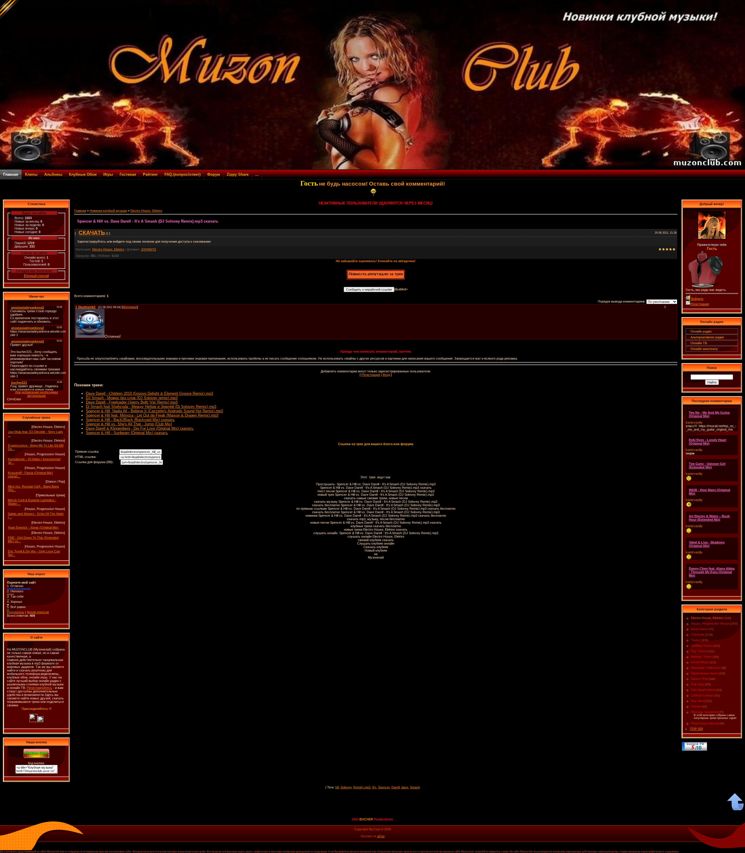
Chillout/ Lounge (702, 695)
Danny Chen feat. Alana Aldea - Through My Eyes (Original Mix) (712, 572)
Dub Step (697, 684)
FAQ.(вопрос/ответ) (182, 174)
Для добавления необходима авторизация (36, 393)
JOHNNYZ (148, 249)
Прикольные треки (704, 673)
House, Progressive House (710, 623)
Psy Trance (699, 651)
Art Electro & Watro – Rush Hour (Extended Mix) (709, 517)
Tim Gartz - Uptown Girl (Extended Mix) (707, 465)
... (257, 174)
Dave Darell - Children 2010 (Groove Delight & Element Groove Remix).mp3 (149, 393)
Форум (213, 174)
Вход (386, 374)
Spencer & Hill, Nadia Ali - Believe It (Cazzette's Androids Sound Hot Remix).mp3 (154, 411)
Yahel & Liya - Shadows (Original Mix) (707, 544)
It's (374, 787)
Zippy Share (238, 174)
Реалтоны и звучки (705, 723)
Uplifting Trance (702, 645)
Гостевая (128, 174)
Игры (108, 174)
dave (404, 787)
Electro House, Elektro (146, 210)
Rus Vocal (698, 701)
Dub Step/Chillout (703, 690)
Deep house (699, 629)
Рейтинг (150, 174)
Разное (696, 706)
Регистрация (370, 374)
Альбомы (53, 174)
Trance (696, 640)
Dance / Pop (699, 678)
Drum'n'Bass (700, 662)
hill (337, 787)
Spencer (384, 787)
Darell (395, 787)
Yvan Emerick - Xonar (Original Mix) (33, 527)
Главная (10, 174)
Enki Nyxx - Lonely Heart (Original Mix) (707, 441)
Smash (415, 787)
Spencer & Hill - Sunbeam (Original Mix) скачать (127, 433)
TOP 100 (696, 729)
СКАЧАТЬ (92, 233)
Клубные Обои (83, 174)
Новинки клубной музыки (108, 210)
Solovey (346, 787)
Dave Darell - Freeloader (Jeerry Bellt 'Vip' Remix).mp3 (132, 402)
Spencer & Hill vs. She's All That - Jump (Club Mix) (129, 424)
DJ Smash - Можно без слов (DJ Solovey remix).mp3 (132, 398)
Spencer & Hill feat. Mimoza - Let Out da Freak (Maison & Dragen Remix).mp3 (152, 415)
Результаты (15, 612)
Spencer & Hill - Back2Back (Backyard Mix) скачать (130, 419)
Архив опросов (38, 612)
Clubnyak (697, 634)
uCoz (381, 836)
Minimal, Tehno (701, 656)
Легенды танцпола (704, 712)
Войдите (696, 299)
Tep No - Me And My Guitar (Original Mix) (709, 414)
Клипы (31, 174)
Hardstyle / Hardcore (706, 667)
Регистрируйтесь (39, 687)
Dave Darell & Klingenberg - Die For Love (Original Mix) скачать (140, 428)
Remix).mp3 (361, 787)
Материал (130, 307)
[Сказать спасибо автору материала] (376, 278)
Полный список (36, 276)
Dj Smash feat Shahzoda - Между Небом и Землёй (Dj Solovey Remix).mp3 (151, 406)
